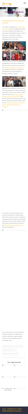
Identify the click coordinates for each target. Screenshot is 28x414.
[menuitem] (24, 3)
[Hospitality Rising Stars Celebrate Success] (8, 394)
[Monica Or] (11, 4)
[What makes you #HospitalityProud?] (8, 382)
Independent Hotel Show (9, 350)
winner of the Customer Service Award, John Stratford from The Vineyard (13, 104)
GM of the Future (18, 346)
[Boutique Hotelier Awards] (20, 394)
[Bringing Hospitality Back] (20, 382)
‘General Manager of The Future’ (13, 67)
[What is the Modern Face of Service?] (8, 370)
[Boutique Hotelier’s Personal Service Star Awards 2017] (20, 370)
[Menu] (24, 3)
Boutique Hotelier (7, 346)
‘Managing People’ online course (13, 225)
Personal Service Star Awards (10, 353)
